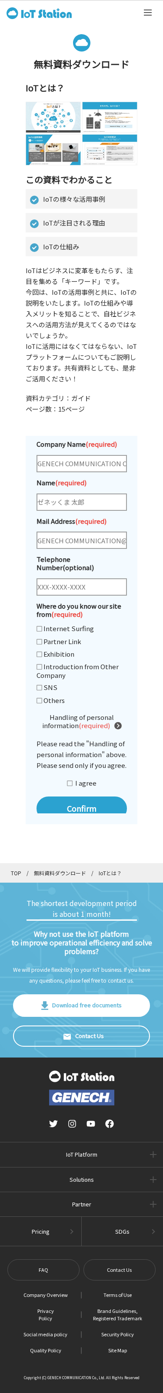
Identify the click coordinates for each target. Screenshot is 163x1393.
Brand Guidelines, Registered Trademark (117, 1314)
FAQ (43, 1269)
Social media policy (45, 1334)
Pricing (41, 1231)
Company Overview (45, 1294)
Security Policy (117, 1334)
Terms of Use (117, 1294)
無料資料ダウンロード (60, 873)
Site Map (117, 1350)
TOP (16, 873)
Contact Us (89, 1036)
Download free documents (87, 1005)
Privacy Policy (45, 1314)
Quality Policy (45, 1350)
